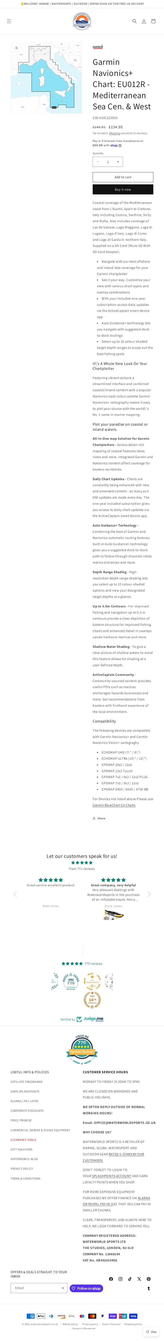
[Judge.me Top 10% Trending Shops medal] (71, 999)
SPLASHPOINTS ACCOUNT (111, 1176)
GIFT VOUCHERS (21, 1149)
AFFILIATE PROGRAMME (26, 1082)
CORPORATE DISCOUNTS (27, 1111)
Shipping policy (133, 1324)
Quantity (98, 153)
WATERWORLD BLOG (24, 1159)
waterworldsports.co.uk (44, 1324)
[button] (9, 21)
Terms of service (111, 1324)
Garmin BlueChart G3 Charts (114, 805)
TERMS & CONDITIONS (25, 1178)
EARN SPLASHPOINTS (25, 1091)
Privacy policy (90, 1324)
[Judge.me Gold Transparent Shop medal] (71, 981)
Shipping (114, 133)
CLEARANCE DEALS (23, 1140)
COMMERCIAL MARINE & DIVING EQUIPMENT (40, 1130)
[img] (82, 863)
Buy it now (123, 189)
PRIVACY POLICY (22, 1169)
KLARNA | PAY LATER (24, 1101)
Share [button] (101, 818)
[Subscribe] (62, 1288)
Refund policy (70, 1324)
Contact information (84, 1328)
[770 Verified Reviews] (82, 1066)
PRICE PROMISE (21, 1120)
